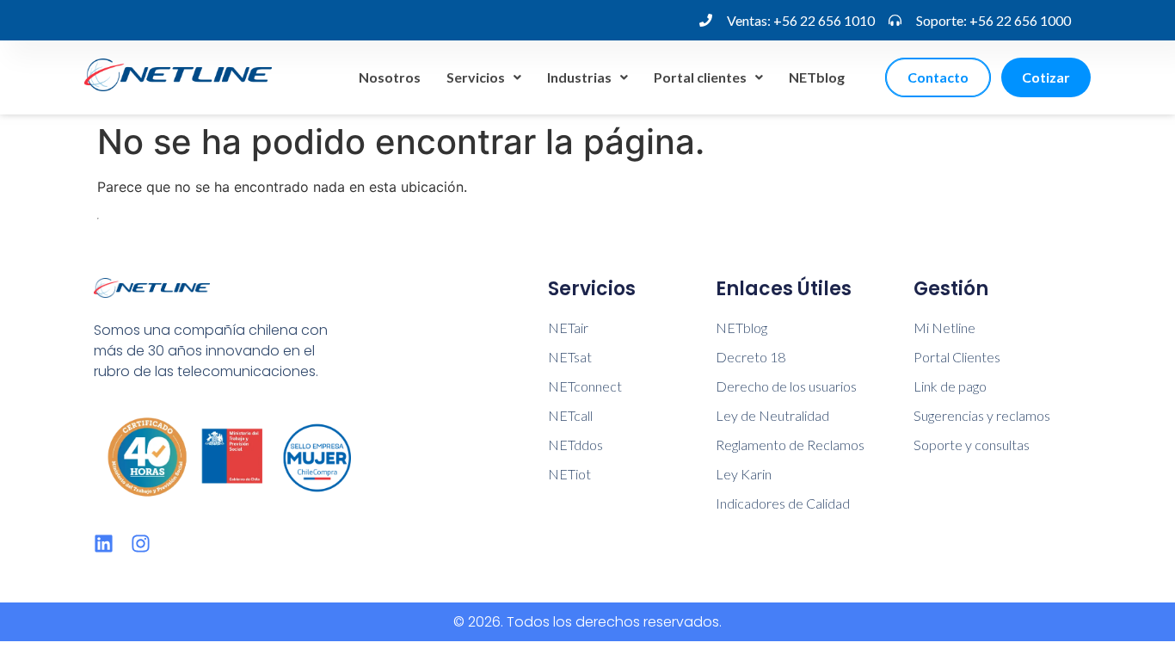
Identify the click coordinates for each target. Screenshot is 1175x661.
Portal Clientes (957, 357)
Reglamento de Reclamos (790, 444)
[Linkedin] (104, 543)
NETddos (575, 444)
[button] (484, 77)
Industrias (579, 77)
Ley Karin (744, 474)
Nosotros (390, 77)
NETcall (570, 415)
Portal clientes (700, 77)
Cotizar (1046, 77)
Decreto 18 (750, 357)
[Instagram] (141, 543)
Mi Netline (944, 327)
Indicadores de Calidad (783, 503)
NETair (568, 327)
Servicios (475, 77)
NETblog (817, 77)
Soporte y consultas (972, 444)
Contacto (938, 77)
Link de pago (950, 386)
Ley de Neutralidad (772, 415)
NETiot (569, 474)
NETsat (570, 357)
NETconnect (585, 386)
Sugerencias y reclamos (982, 415)
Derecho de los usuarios (786, 386)
